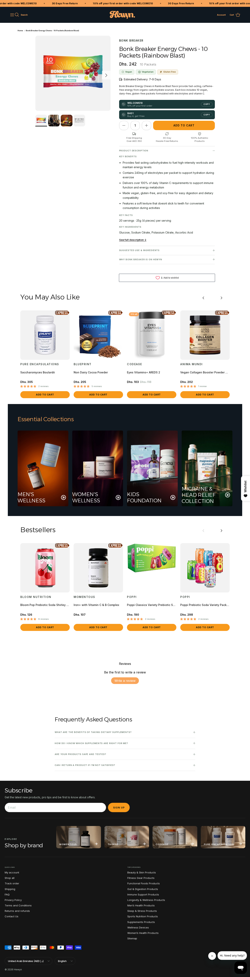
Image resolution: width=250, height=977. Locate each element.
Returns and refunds (17, 910)
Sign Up (119, 807)
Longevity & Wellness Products (146, 900)
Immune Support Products (143, 894)
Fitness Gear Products (140, 877)
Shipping (10, 889)
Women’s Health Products (143, 932)
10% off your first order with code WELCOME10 (113, 3)
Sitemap (132, 938)
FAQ (7, 894)
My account (12, 872)
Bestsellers (37, 530)
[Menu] (12, 15)
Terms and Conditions (18, 905)
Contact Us (11, 916)
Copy (207, 104)
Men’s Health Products (141, 905)
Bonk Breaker (131, 40)
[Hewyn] (122, 15)
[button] (28, 386)
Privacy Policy (13, 900)
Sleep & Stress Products (142, 910)
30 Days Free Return (56, 3)
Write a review (125, 681)
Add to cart (184, 125)
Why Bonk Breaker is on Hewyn (140, 259)
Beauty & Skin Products (141, 872)
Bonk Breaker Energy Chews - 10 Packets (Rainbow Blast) (52, 30)
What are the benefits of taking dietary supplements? (93, 732)
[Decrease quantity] (124, 125)
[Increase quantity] (146, 125)
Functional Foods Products (143, 883)
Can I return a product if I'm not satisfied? (85, 765)
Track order (12, 883)
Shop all (9, 877)
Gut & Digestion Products (142, 889)
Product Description (133, 150)
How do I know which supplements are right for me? (91, 743)
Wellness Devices (138, 927)
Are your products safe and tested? (80, 754)
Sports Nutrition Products (142, 916)
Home (20, 30)
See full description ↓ (132, 239)
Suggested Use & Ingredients (139, 250)
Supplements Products (141, 922)
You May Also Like (49, 297)
